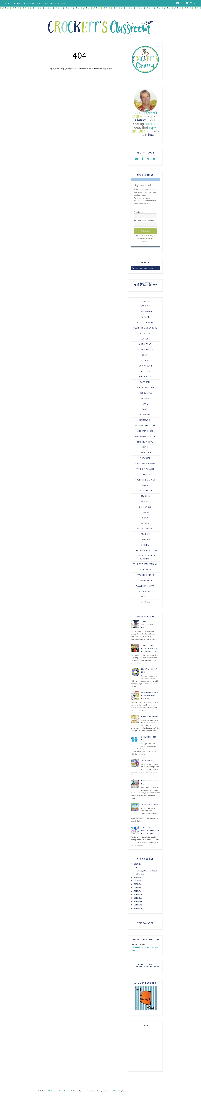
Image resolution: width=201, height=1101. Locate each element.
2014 (136, 905)
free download (145, 387)
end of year (145, 366)
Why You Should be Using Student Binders (150, 695)
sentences (145, 507)
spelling (145, 539)
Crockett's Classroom (51, 1091)
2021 (136, 880)
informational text (145, 425)
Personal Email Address (144, 220)
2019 (136, 887)
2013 (136, 908)
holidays (145, 414)
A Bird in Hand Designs (89, 1091)
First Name (138, 212)
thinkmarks (145, 580)
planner (145, 474)
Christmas (145, 344)
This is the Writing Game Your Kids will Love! (150, 830)
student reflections (145, 564)
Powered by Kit (145, 241)
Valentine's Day (145, 586)
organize (145, 458)
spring (145, 545)
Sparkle (145, 534)
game (145, 404)
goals (145, 409)
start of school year (145, 550)
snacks (145, 512)
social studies (145, 528)
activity (145, 306)
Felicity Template (64, 1091)
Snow (145, 517)
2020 (136, 884)
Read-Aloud (145, 490)
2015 (136, 901)
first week (145, 376)
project (145, 485)
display (145, 360)
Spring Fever (147, 760)
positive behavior (145, 480)
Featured (145, 371)
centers (145, 338)
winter (145, 596)
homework (145, 420)
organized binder (145, 463)
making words (145, 442)
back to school (145, 322)
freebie (145, 398)
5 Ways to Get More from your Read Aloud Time (149, 648)
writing (145, 602)
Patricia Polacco (145, 469)
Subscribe (145, 231)
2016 (136, 898)
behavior (145, 333)
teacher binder (145, 575)
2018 (136, 891)
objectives (145, 452)
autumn (145, 317)
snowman (145, 523)
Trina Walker (114, 1091)
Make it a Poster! (149, 716)
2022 (136, 877)
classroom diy (145, 349)
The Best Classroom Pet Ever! (148, 624)
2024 (136, 864)
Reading (145, 496)
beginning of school (145, 328)
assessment (145, 311)
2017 (136, 894)
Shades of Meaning (150, 804)
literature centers (145, 436)
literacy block (145, 431)
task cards (145, 569)
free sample (145, 393)
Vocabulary (145, 591)
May (138, 867)
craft (145, 355)
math (145, 447)
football (145, 382)
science (145, 501)
